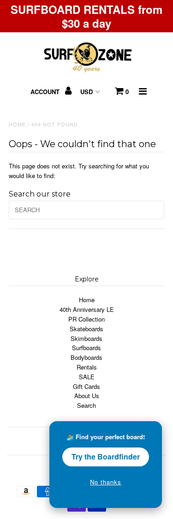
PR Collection (86, 319)
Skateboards (86, 328)
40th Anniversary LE (87, 309)
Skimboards (86, 338)
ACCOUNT (45, 91)
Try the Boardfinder (106, 456)
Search (86, 405)
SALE (87, 376)
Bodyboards (86, 357)
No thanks (105, 481)
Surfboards (86, 347)
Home (17, 124)
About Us (86, 395)
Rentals (87, 367)
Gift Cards (86, 386)
